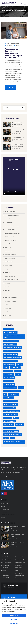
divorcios (18, 374)
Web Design (8, 315)
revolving (7, 304)
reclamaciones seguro (10, 301)
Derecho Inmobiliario (10, 258)
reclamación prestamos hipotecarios (12, 434)
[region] (14, 613)
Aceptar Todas (14, 615)
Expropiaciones (8, 269)
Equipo (4, 506)
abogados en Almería (10, 229)
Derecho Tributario (7, 562)
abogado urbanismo (10, 222)
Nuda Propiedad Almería (11, 297)
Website (12, 437)
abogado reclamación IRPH (10, 344)
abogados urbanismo (9, 364)
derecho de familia (9, 251)
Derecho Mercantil (20, 562)
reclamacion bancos (8, 424)
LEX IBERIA (9, 45)
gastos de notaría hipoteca (10, 387)
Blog (3, 517)
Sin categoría (8, 308)
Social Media (8, 312)
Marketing (7, 283)
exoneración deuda (8, 381)
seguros (6, 437)
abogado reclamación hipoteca (11, 340)
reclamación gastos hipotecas (11, 431)
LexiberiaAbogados (8, 397)
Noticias (7, 294)
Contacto (4, 512)
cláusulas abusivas (15, 367)
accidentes (19, 364)
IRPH (5, 394)
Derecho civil (8, 247)
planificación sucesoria (9, 421)
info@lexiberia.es (13, 585)
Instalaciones (5, 509)
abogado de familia (8, 329)
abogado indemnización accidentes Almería (12, 336)
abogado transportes (10, 219)
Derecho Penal (19, 557)
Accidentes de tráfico (10, 240)
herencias (21, 387)
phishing (16, 417)
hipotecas (6, 391)
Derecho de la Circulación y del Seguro (19, 576)
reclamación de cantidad (9, 427)
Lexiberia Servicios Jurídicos (10, 401)
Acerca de (5, 503)
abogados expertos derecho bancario (12, 357)
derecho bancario (8, 371)
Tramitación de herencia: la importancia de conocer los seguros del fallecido (14, 53)
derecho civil (18, 371)
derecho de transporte (10, 254)
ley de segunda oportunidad (10, 404)
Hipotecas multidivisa (10, 276)
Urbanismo (18, 570)
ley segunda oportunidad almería (11, 411)
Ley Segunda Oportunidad (11, 279)
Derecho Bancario (9, 244)
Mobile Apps (8, 287)
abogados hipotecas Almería (10, 361)
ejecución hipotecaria (9, 377)
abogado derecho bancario (10, 332)
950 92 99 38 (12, 597)
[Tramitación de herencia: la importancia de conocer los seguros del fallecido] (14, 30)
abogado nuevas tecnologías (12, 215)
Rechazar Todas (14, 623)
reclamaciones (19, 424)
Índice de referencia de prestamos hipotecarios (12, 442)
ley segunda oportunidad (9, 407)
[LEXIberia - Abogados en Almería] (9, 3)
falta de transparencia (9, 384)
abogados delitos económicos (12, 226)
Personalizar (14, 619)
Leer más (10, 87)
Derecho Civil (5, 557)
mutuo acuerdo (7, 417)
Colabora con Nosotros (8, 515)
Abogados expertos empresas (12, 233)
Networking (7, 290)
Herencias (18, 45)
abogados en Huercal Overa (10, 354)
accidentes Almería (9, 236)
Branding (6, 367)
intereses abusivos (15, 391)
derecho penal (8, 265)
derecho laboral (9, 262)
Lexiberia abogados (13, 394)
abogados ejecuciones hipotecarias (12, 351)
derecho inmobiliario (8, 374)
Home (6, 13)
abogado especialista (10, 211)
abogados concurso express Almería (12, 347)
